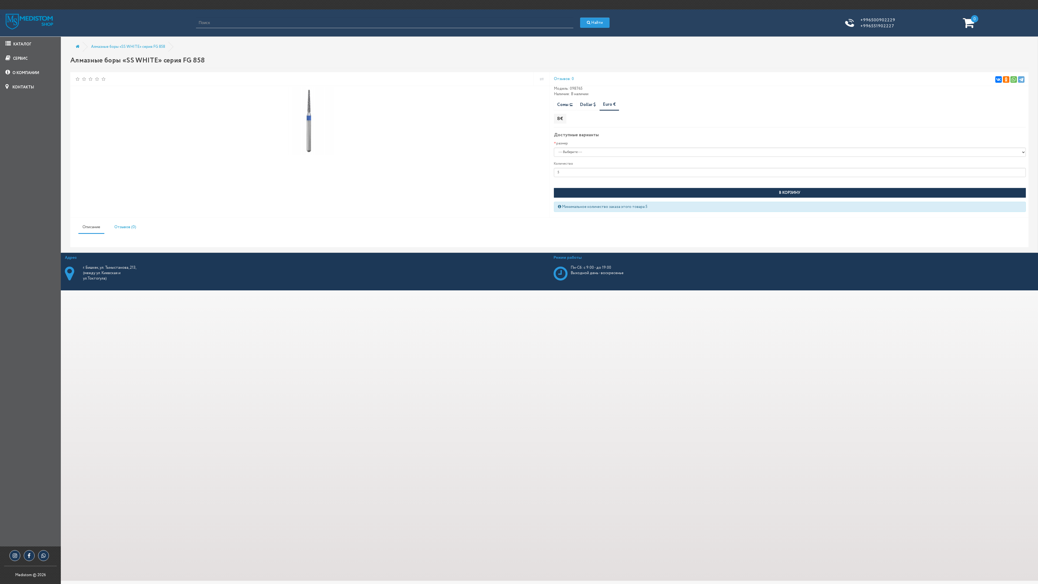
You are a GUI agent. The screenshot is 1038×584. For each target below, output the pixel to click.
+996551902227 (877, 26)
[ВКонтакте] (998, 79)
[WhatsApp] (1013, 79)
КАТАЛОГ (21, 44)
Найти (596, 23)
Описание (91, 227)
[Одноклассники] (1006, 79)
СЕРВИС (20, 58)
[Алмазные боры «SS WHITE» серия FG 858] (309, 121)
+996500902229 (877, 20)
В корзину (789, 192)
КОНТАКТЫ (23, 87)
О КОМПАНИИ (25, 73)
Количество (563, 163)
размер (562, 143)
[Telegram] (1021, 79)
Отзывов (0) (125, 227)
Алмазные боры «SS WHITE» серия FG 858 (128, 46)
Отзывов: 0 (564, 79)
